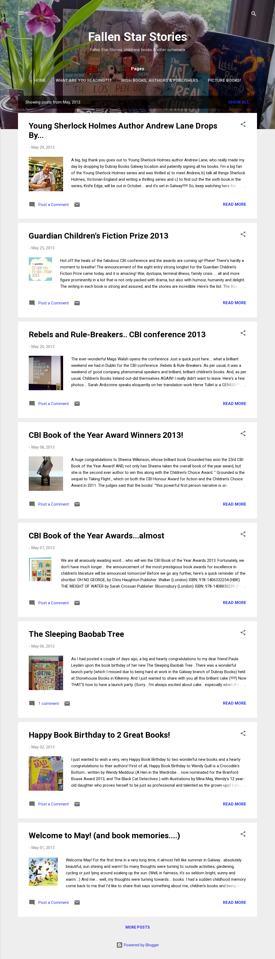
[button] (243, 125)
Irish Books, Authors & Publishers (159, 80)
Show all (238, 102)
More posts (137, 927)
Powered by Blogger (141, 945)
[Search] (254, 14)
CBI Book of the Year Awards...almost (96, 535)
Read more (234, 204)
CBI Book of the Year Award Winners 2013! (106, 435)
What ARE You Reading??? (83, 80)
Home (40, 80)
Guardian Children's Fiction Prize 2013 (98, 235)
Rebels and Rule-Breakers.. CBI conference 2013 (117, 334)
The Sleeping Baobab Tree (76, 634)
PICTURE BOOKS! (224, 80)
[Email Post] (77, 206)
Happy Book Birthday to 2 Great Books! (99, 735)
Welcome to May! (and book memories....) (104, 835)
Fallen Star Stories (137, 37)
